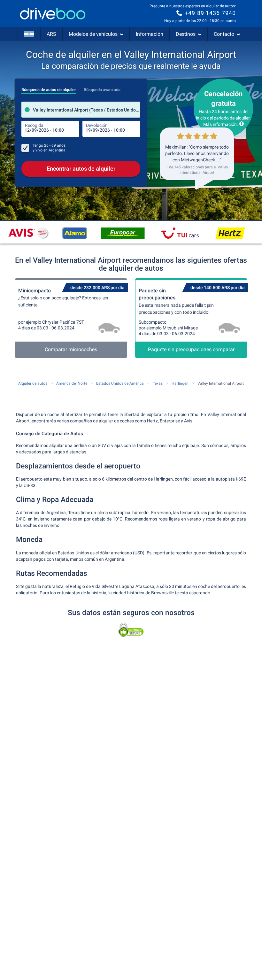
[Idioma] (29, 34)
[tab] (48, 88)
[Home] (52, 13)
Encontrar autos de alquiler (81, 168)
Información (149, 34)
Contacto (224, 34)
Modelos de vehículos (93, 34)
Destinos (186, 34)
